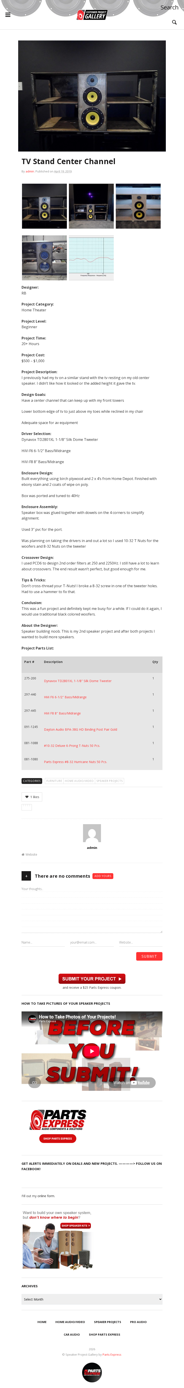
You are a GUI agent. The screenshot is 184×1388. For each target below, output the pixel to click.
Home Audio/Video (79, 781)
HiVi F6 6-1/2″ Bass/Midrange (65, 697)
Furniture (54, 781)
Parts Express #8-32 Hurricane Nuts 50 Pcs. (75, 762)
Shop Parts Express (104, 1334)
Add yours (102, 876)
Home (41, 1322)
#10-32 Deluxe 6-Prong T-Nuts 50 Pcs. (72, 745)
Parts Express (112, 1354)
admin (30, 171)
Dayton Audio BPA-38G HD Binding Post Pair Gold (80, 729)
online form (45, 1196)
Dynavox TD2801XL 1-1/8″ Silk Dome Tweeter (78, 681)
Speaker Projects (109, 781)
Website (31, 854)
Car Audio (72, 1334)
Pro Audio (138, 1322)
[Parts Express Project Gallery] (92, 15)
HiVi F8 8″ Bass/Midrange (62, 713)
